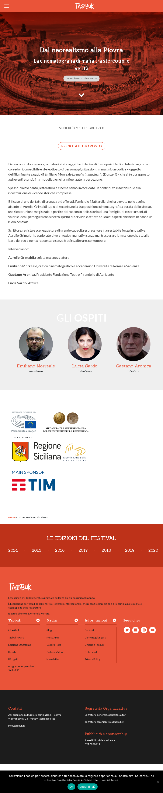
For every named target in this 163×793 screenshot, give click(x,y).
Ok (71, 786)
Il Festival (13, 630)
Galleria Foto (53, 644)
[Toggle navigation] (8, 6)
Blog (49, 630)
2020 (153, 550)
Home (11, 517)
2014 (13, 550)
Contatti (89, 630)
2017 (83, 550)
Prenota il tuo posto (81, 146)
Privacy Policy (92, 659)
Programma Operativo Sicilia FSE (21, 668)
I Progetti (13, 659)
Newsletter (52, 659)
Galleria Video (54, 652)
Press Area (52, 637)
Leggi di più (88, 786)
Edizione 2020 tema (19, 644)
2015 (36, 550)
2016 (60, 550)
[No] (158, 782)
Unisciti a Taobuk (94, 644)
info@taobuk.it (16, 725)
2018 (106, 550)
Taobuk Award (16, 637)
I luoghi (12, 652)
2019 (129, 550)
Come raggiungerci (95, 637)
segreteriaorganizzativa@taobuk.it (104, 721)
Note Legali (91, 652)
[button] (38, 621)
